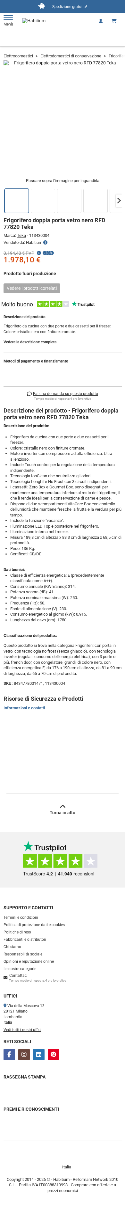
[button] (119, 200)
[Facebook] (9, 1054)
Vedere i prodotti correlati (32, 288)
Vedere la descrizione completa (30, 342)
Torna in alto (62, 812)
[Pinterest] (53, 1054)
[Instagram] (24, 1054)
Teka (21, 235)
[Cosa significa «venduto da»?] (45, 242)
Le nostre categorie (20, 969)
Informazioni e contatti (24, 708)
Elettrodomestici (18, 56)
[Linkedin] (39, 1054)
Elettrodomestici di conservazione (70, 56)
